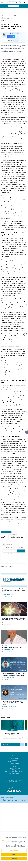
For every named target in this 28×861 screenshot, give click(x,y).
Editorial (14, 765)
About (14, 755)
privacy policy (5, 555)
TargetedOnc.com (14, 763)
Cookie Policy (24, 848)
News (16, 800)
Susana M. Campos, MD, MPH (10, 706)
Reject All (14, 854)
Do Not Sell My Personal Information (14, 771)
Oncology (3, 17)
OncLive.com (14, 760)
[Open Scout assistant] (20, 2)
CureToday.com (14, 758)
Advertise (14, 757)
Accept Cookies (14, 858)
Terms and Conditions (14, 768)
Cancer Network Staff (8, 594)
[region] (14, 846)
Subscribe (20, 551)
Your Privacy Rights (14, 773)
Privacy (14, 770)
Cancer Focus (13, 6)
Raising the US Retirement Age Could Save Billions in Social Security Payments (8, 536)
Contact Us (22, 800)
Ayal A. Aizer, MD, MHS (8, 677)
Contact (14, 766)
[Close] (26, 834)
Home (4, 800)
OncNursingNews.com (14, 762)
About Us (10, 800)
